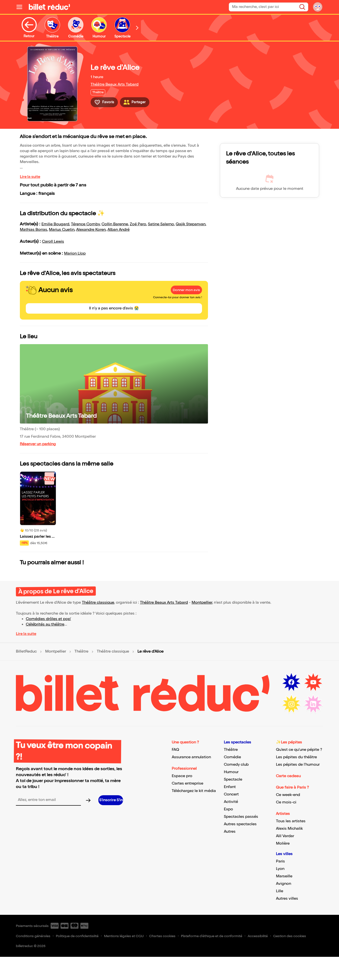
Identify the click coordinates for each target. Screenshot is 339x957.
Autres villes (287, 898)
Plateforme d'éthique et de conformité (211, 936)
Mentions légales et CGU (124, 936)
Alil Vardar (285, 836)
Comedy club (236, 764)
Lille (279, 891)
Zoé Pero (138, 224)
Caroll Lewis (53, 241)
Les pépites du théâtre (296, 757)
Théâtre (81, 652)
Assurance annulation (191, 757)
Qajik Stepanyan (190, 224)
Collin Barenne (115, 224)
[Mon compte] (317, 6)
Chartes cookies (162, 936)
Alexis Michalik (289, 828)
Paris (280, 861)
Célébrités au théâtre (45, 624)
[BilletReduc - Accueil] (49, 7)
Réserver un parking (38, 444)
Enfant (230, 787)
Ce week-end (288, 794)
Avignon (283, 883)
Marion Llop (75, 253)
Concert (231, 794)
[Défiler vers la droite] (137, 27)
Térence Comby (85, 224)
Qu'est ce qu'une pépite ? (299, 749)
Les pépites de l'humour (298, 764)
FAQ (175, 749)
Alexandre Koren (91, 229)
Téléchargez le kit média (194, 791)
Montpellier (202, 602)
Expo (228, 809)
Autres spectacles (240, 824)
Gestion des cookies (289, 936)
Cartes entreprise (187, 783)
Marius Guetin (61, 229)
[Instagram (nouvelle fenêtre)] (291, 704)
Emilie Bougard (55, 224)
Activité (231, 801)
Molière (283, 843)
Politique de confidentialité (77, 936)
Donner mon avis (186, 290)
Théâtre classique (98, 602)
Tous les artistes (290, 821)
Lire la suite (30, 176)
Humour (231, 772)
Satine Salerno (161, 224)
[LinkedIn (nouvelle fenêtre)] (313, 704)
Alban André (118, 229)
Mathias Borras (33, 229)
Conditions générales (33, 936)
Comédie (232, 757)
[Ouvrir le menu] (21, 6)
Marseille (284, 876)
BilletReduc (26, 652)
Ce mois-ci (286, 802)
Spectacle (233, 779)
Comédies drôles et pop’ (48, 619)
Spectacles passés (241, 816)
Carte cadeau (288, 776)
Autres (230, 831)
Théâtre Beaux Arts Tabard (114, 84)
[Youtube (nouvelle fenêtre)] (313, 682)
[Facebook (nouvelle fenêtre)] (291, 682)
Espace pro (182, 776)
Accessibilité (258, 936)
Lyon (280, 868)
